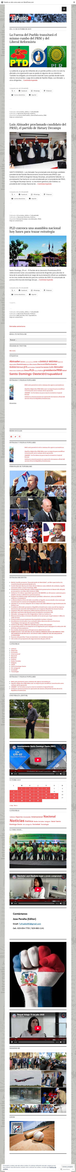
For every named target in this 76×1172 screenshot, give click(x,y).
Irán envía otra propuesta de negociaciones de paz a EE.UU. (31, 639)
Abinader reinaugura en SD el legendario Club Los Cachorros (31, 614)
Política (32, 113)
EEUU (28, 364)
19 (54, 794)
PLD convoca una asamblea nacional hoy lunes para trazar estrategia (35, 230)
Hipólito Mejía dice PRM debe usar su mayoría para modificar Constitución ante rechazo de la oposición (45, 390)
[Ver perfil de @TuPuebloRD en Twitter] (15, 436)
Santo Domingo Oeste (25, 374)
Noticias (27, 113)
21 (13, 797)
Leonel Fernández (42, 367)
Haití (22, 367)
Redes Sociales (16, 661)
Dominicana (21, 364)
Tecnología (15, 671)
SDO (44, 374)
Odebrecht (20, 370)
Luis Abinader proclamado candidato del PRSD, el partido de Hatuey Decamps (38, 126)
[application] (38, 760)
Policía (36, 370)
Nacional (20, 113)
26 (54, 797)
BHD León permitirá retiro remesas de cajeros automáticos (44, 385)
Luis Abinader (32, 219)
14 (13, 794)
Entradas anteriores (17, 326)
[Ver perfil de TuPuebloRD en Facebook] (11, 436)
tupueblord (32, 315)
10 (38, 791)
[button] (27, 483)
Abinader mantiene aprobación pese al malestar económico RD (32, 612)
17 (38, 794)
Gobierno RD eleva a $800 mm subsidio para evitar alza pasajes (31, 624)
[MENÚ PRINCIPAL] (64, 9)
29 (21, 801)
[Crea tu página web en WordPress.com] (38, 2)
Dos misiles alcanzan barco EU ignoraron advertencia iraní (30, 630)
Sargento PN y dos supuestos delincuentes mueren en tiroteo (31, 610)
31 (38, 801)
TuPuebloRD (34, 112)
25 (46, 797)
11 (46, 791)
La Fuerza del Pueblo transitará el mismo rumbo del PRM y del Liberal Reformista (33, 38)
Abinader (15, 361)
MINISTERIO (13, 370)
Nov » (16, 805)
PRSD (39, 219)
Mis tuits (12, 351)
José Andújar (31, 367)
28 (13, 801)
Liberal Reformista (37, 115)
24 (38, 797)
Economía (14, 652)
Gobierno (14, 367)
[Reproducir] (12, 774)
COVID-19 (36, 362)
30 (30, 801)
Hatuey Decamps (22, 219)
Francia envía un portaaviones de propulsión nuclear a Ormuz (31, 619)
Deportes (14, 650)
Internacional (15, 654)
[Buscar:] (38, 340)
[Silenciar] (61, 774)
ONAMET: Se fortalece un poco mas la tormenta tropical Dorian (32, 687)
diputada (60, 362)
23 (30, 797)
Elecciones (33, 364)
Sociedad (14, 670)
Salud (64, 370)
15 (21, 794)
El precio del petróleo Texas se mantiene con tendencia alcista (32, 637)
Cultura (13, 649)
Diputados (13, 364)
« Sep (11, 805)
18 (46, 794)
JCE (25, 366)
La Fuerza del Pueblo (23, 115)
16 (30, 794)
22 (21, 797)
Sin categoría (15, 668)
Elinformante (51, 364)
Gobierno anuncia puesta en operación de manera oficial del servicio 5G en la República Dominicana (45, 397)
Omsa (26, 370)
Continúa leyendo (30, 80)
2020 (17, 315)
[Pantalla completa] (64, 774)
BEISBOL (22, 362)
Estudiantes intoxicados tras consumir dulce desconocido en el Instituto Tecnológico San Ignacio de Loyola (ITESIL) (35, 622)
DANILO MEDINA (49, 361)
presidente (50, 370)
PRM (45, 115)
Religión (14, 663)
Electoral (41, 364)
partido (22, 315)
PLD (26, 315)
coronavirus (29, 362)
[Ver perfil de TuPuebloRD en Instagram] (19, 436)
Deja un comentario (16, 117)
